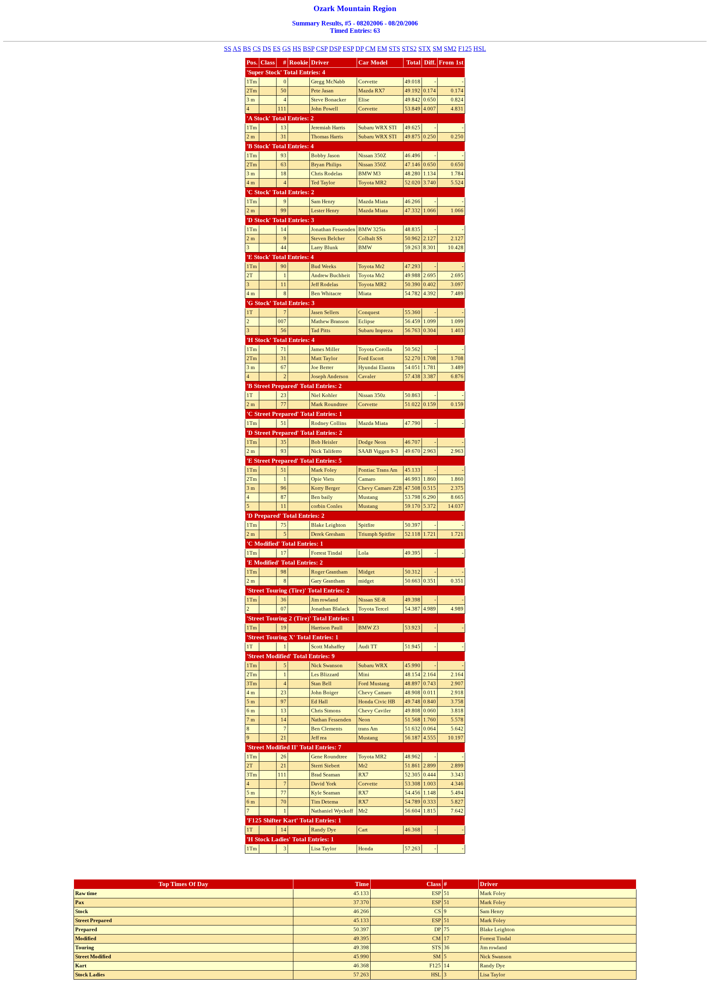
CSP (321, 48)
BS (247, 48)
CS (257, 48)
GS (286, 48)
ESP (348, 48)
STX (424, 48)
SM (437, 48)
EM (382, 48)
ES (277, 48)
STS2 (409, 48)
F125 (465, 48)
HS (297, 48)
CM (370, 48)
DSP (335, 48)
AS (237, 48)
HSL (479, 48)
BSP (308, 48)
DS (267, 48)
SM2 (450, 48)
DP (359, 48)
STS (394, 48)
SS (227, 48)
